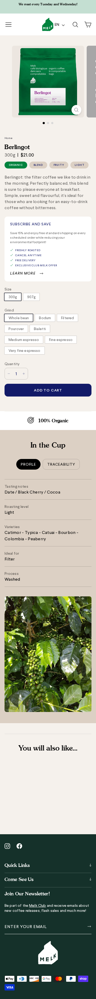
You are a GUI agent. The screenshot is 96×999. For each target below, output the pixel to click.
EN (58, 24)
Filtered (67, 317)
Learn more (22, 273)
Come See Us (19, 879)
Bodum (45, 317)
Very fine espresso (25, 350)
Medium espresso (24, 339)
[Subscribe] (88, 926)
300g (13, 296)
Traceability (61, 464)
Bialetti (40, 328)
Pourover (16, 328)
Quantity (12, 364)
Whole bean (19, 317)
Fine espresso (61, 339)
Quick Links (17, 865)
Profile (28, 464)
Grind (9, 310)
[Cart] (87, 24)
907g (31, 296)
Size (8, 289)
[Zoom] (76, 110)
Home (9, 138)
